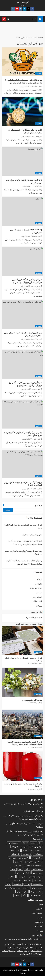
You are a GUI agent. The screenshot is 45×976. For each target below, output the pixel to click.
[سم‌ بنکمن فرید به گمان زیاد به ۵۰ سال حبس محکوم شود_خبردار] (22, 314)
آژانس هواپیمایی (36, 847)
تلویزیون (18, 865)
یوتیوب (17, 895)
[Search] (8, 19)
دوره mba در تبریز (36, 944)
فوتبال (12, 877)
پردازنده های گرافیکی (12, 888)
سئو (20, 869)
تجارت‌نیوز (18, 862)
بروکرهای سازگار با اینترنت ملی (25, 947)
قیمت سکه (27, 880)
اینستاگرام (37, 854)
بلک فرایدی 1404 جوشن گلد (15, 939)
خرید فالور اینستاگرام (34, 617)
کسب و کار (37, 601)
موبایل (27, 884)
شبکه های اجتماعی (23, 873)
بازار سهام (15, 854)
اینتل (12, 850)
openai (33, 843)
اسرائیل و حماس (35, 850)
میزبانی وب (17, 884)
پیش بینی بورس (22, 892)
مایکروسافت (37, 884)
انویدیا (25, 850)
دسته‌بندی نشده (36, 588)
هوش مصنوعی (36, 888)
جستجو (38, 505)
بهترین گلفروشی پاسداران (32, 534)
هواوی (8, 884)
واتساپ (25, 888)
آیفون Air (15, 847)
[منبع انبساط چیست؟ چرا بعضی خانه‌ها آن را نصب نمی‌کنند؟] (22, 766)
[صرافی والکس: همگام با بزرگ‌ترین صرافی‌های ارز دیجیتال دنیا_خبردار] (22, 261)
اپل (18, 850)
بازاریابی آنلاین (36, 858)
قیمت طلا (17, 880)
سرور (13, 869)
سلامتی (39, 592)
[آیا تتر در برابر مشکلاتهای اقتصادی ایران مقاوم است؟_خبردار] (22, 111)
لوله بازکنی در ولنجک (28, 954)
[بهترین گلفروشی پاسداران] (22, 682)
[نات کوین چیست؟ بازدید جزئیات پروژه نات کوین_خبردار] (22, 161)
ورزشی (39, 605)
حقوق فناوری (37, 869)
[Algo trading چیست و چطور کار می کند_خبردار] (22, 211)
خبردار (22, 6)
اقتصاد (39, 579)
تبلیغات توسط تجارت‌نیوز (33, 862)
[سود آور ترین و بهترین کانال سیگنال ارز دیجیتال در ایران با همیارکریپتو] (22, 364)
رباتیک (27, 869)
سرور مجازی (37, 873)
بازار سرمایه (27, 854)
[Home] (40, 19)
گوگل (24, 895)
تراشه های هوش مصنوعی (32, 865)
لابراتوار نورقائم (22, 950)
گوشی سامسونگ (35, 895)
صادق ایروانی (24, 86)
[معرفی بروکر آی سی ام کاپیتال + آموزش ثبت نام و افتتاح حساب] (22, 414)
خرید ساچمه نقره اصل (20, 944)
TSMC (25, 843)
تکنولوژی (38, 73)
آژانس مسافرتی (14, 843)
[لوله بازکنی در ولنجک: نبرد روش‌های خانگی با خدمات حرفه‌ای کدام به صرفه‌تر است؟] (22, 724)
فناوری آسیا (22, 877)
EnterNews (6, 970)
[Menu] (34, 19)
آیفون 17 (24, 847)
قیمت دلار (38, 880)
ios (40, 843)
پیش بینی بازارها (36, 892)
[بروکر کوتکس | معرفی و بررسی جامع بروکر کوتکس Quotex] (22, 464)
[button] (34, 19)
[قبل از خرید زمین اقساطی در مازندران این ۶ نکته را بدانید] (22, 640)
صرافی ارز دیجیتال (35, 877)
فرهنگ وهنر (37, 597)
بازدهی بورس (23, 858)
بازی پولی (12, 858)
